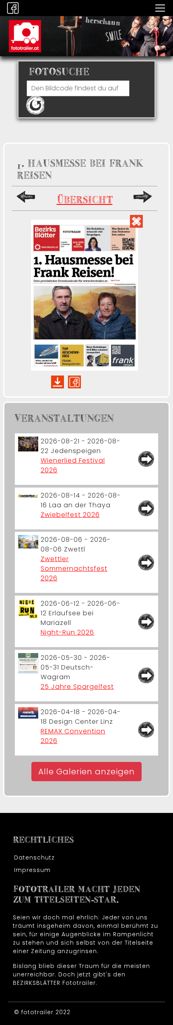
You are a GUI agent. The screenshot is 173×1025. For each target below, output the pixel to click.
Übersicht (85, 200)
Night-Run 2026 (67, 632)
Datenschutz (34, 857)
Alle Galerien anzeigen (86, 771)
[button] (160, 7)
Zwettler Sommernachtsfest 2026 (74, 568)
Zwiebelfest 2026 (70, 514)
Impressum (32, 870)
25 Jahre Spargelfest (77, 686)
